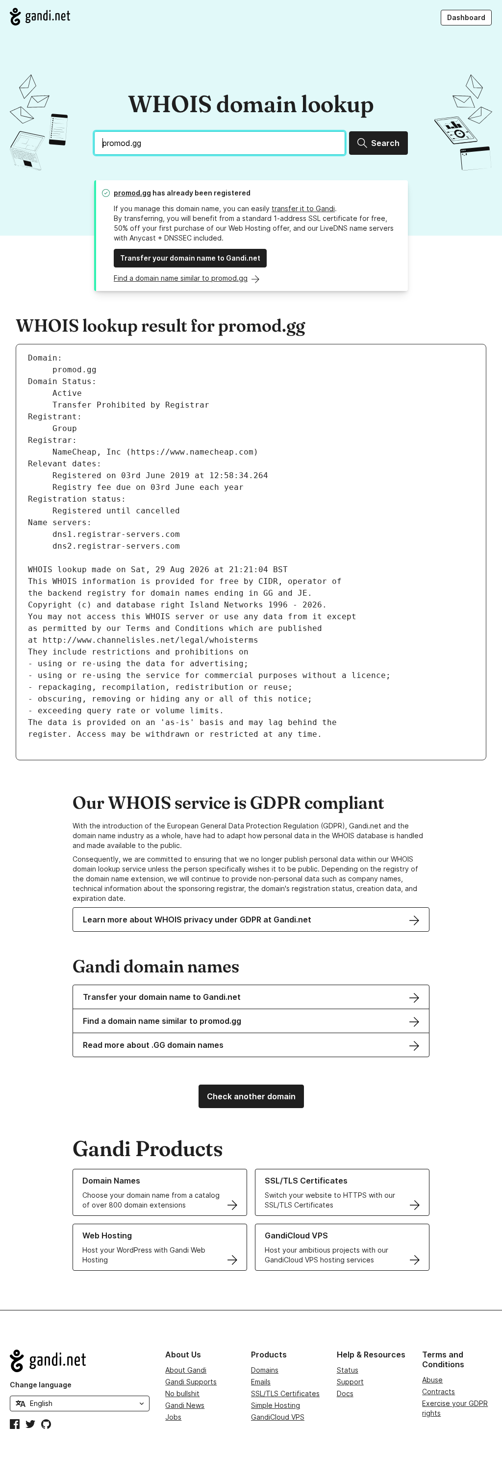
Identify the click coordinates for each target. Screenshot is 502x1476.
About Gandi (185, 1370)
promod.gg (132, 193)
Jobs (173, 1417)
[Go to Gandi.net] (40, 16)
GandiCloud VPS (277, 1417)
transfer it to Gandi (303, 208)
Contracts (438, 1391)
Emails (261, 1382)
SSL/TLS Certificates (285, 1393)
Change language (41, 1384)
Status (347, 1370)
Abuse (432, 1380)
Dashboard (466, 17)
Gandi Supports (191, 1382)
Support (350, 1382)
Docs (345, 1393)
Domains (264, 1370)
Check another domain (251, 1096)
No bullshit (182, 1393)
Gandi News (184, 1405)
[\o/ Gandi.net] (80, 1361)
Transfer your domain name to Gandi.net (190, 258)
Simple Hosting (275, 1405)
